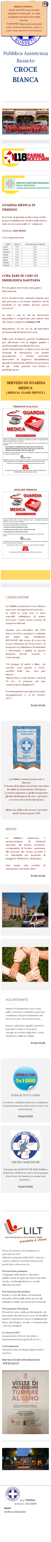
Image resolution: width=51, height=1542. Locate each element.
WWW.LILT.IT (11, 1363)
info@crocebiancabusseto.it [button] (17, 1511)
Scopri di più (38, 705)
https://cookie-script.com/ (30, 24)
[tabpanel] (25, 53)
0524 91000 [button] (31, 1503)
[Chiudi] (44, 4)
